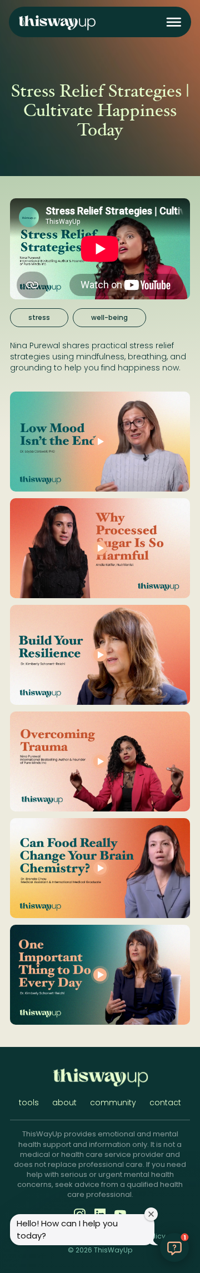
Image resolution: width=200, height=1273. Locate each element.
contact (165, 1102)
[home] (57, 22)
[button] (173, 22)
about (64, 1102)
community (113, 1102)
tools (29, 1102)
